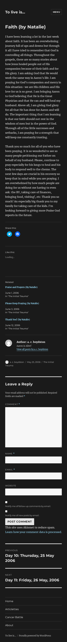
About (9, 625)
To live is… (15, 12)
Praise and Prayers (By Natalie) (21, 287)
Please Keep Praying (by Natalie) (22, 303)
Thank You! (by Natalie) (17, 319)
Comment (12, 404)
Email (10, 469)
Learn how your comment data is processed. (33, 532)
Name (10, 453)
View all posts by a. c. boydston (32, 349)
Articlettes (12, 609)
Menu (56, 12)
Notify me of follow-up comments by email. (28, 506)
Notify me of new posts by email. (22, 515)
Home (9, 601)
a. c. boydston (17, 362)
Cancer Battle (14, 617)
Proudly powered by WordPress (35, 635)
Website (10, 485)
